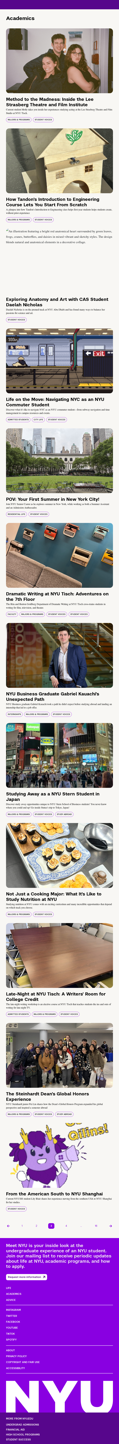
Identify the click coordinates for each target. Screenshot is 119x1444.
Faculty (12, 614)
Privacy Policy (16, 1356)
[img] (59, 60)
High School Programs (23, 1434)
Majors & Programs (19, 119)
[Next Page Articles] (110, 1226)
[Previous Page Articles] (8, 1226)
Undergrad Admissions (22, 1425)
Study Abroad (64, 814)
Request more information (24, 1277)
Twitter (11, 1316)
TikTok (10, 1333)
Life (8, 1288)
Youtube (12, 1327)
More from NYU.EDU (19, 1418)
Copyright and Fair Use (23, 1362)
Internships (14, 714)
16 (96, 1226)
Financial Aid (15, 1429)
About (10, 1350)
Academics (13, 1294)
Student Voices (43, 119)
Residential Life (16, 514)
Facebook (13, 1321)
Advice (11, 1300)
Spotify (11, 1339)
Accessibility (15, 1368)
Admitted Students (18, 419)
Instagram (13, 1310)
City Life (38, 419)
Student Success (18, 1439)
